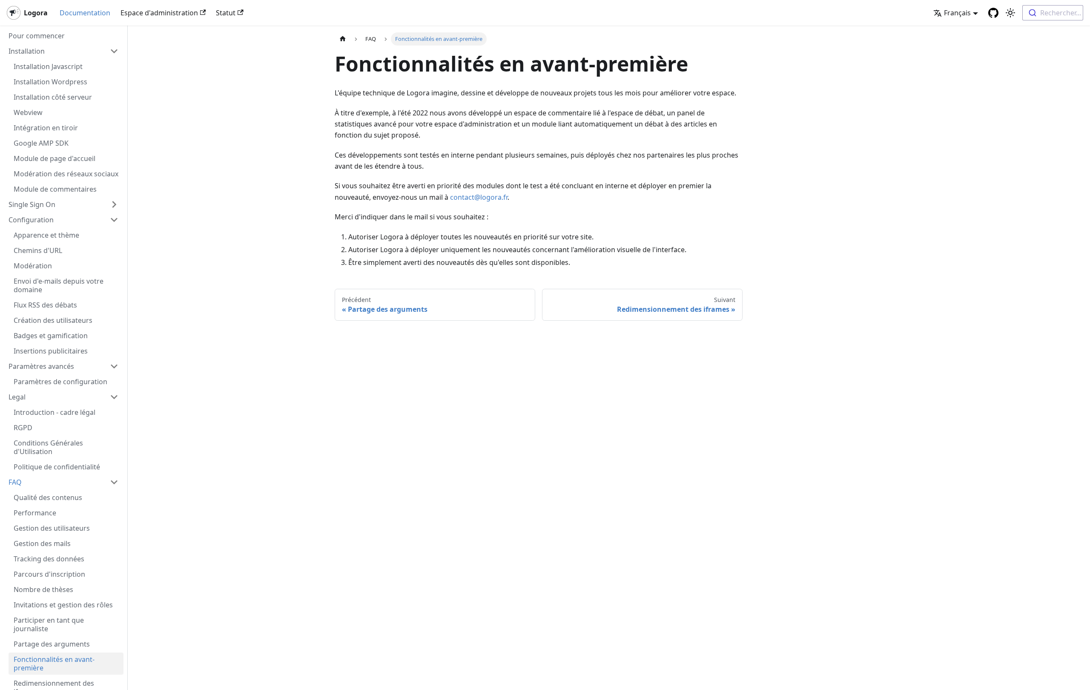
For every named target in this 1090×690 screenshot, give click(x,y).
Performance (35, 513)
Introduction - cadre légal (54, 412)
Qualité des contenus (48, 497)
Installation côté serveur (53, 97)
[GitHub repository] (993, 13)
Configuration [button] (31, 219)
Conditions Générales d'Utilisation (48, 447)
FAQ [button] (15, 482)
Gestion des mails (42, 543)
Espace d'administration (159, 12)
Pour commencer (37, 35)
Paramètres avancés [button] (41, 366)
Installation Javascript (48, 66)
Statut (225, 12)
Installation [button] (27, 51)
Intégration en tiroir (46, 127)
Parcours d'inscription (49, 574)
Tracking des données (49, 559)
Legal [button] (17, 397)
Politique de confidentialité (57, 467)
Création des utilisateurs (53, 320)
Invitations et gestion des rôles (63, 605)
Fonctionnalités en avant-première (54, 664)
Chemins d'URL (38, 250)
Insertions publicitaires (51, 351)
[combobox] (1052, 12)
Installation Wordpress (50, 81)
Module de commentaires (55, 189)
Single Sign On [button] (32, 204)
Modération (33, 265)
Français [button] (957, 12)
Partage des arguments (52, 644)
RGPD (23, 427)
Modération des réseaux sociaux (66, 173)
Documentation (85, 12)
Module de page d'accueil (54, 158)
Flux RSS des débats (45, 305)
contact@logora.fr (479, 197)
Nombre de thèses (43, 589)
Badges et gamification (51, 335)
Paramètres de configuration (60, 381)
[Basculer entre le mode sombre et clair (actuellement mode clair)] (1010, 13)
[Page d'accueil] (343, 39)
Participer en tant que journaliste (49, 624)
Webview (28, 112)
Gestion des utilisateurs (52, 528)
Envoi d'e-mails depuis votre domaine (58, 285)
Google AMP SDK (41, 143)
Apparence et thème (46, 235)
